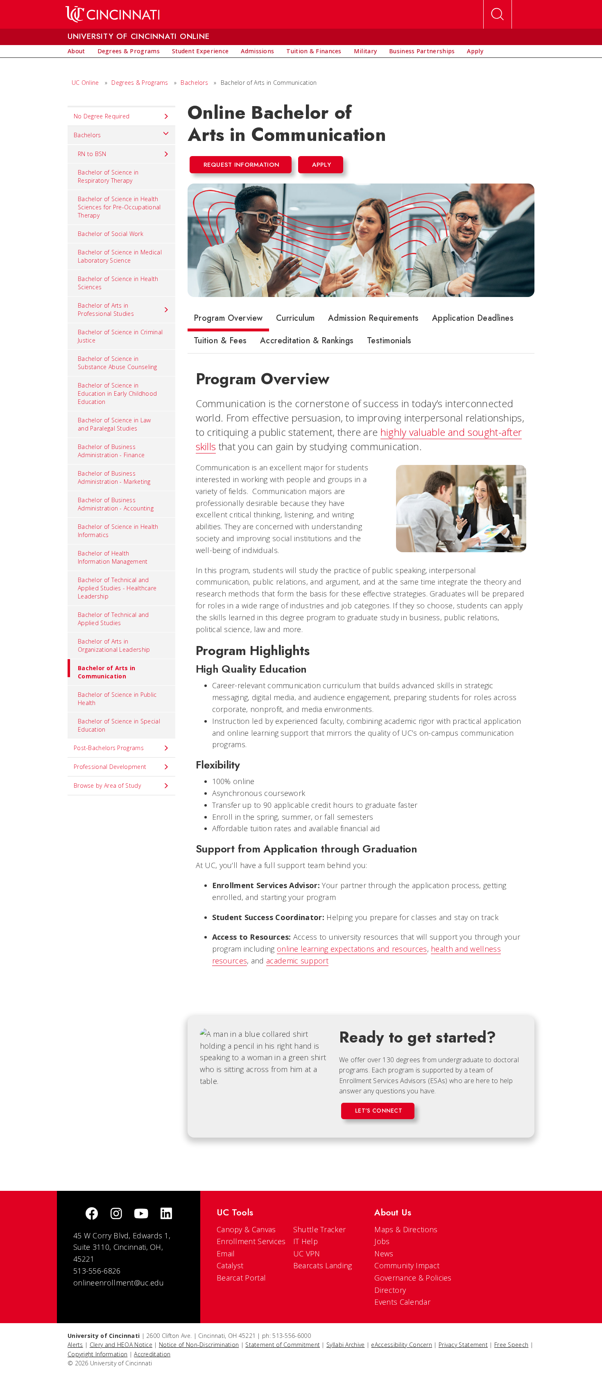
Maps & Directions (405, 1229)
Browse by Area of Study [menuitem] (107, 785)
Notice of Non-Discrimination (199, 1345)
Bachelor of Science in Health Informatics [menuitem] (118, 531)
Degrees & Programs (139, 82)
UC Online (85, 82)
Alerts (75, 1345)
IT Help (305, 1241)
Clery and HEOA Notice (121, 1345)
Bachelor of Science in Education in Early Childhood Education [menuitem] (117, 393)
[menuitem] (76, 51)
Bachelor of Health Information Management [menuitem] (113, 557)
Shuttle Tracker (319, 1229)
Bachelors (194, 82)
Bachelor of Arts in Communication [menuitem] (107, 672)
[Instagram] (116, 1214)
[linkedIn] (166, 1214)
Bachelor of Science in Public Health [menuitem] (117, 699)
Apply (321, 164)
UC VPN (306, 1253)
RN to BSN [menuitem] (92, 154)
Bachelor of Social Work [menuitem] (110, 234)
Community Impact (406, 1265)
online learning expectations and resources (352, 949)
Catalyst (230, 1265)
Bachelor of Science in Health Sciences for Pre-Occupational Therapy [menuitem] (119, 207)
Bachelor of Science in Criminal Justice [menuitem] (120, 336)
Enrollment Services (251, 1241)
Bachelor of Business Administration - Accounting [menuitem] (116, 504)
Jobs (381, 1241)
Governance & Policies (412, 1278)
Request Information (242, 164)
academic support (297, 961)
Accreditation (152, 1354)
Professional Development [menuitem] (110, 767)
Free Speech (511, 1345)
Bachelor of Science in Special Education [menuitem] (119, 725)
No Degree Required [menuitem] (101, 116)
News (383, 1253)
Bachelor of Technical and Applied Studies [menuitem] (113, 619)
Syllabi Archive (345, 1345)
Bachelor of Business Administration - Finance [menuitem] (111, 451)
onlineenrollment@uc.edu (118, 1283)
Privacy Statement (463, 1345)
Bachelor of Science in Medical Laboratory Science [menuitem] (120, 256)
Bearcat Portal (241, 1278)
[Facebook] (91, 1214)
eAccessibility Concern (401, 1345)
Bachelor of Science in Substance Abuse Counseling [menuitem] (117, 363)
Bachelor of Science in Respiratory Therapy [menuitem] (108, 176)
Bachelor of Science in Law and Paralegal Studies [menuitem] (114, 424)
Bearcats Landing (322, 1265)
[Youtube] (141, 1214)
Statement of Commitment (282, 1345)
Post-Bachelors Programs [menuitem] (109, 748)
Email (226, 1253)
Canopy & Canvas (246, 1229)
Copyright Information (97, 1354)
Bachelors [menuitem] (87, 135)
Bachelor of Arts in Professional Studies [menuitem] (106, 309)
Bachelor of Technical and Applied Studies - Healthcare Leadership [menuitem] (117, 588)
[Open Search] (497, 14)
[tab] (228, 319)
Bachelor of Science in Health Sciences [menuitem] (118, 283)
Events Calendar (402, 1302)
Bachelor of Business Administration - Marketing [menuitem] (114, 477)
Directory (390, 1290)
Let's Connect (378, 1110)
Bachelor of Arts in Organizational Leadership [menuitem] (114, 645)
